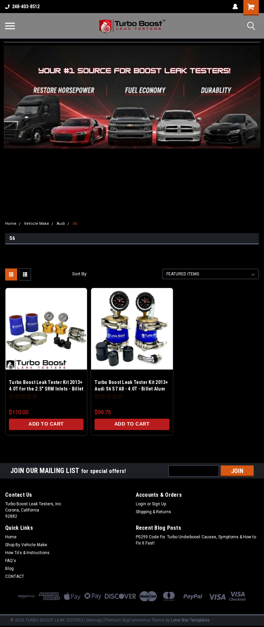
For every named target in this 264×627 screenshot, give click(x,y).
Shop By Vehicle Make (26, 544)
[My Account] (235, 6)
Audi (61, 223)
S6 (75, 223)
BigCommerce (136, 620)
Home (10, 223)
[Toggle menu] (10, 26)
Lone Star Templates (190, 620)
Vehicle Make (36, 223)
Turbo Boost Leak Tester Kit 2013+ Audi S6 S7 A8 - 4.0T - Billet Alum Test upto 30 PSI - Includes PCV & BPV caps (131, 386)
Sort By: (79, 273)
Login (141, 504)
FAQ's (10, 560)
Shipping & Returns (153, 511)
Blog (9, 568)
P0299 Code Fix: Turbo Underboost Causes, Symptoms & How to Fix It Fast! (196, 540)
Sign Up (159, 504)
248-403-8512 (26, 6)
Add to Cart (46, 424)
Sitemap (93, 620)
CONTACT (14, 576)
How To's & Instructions (27, 552)
